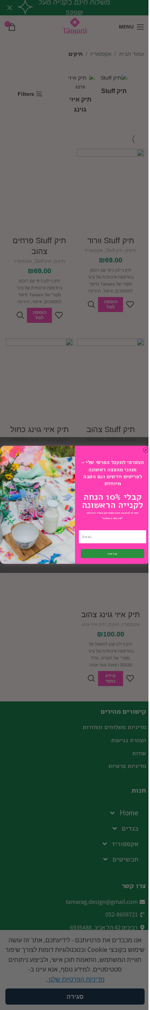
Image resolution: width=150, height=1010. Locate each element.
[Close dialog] (145, 450)
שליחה (113, 554)
